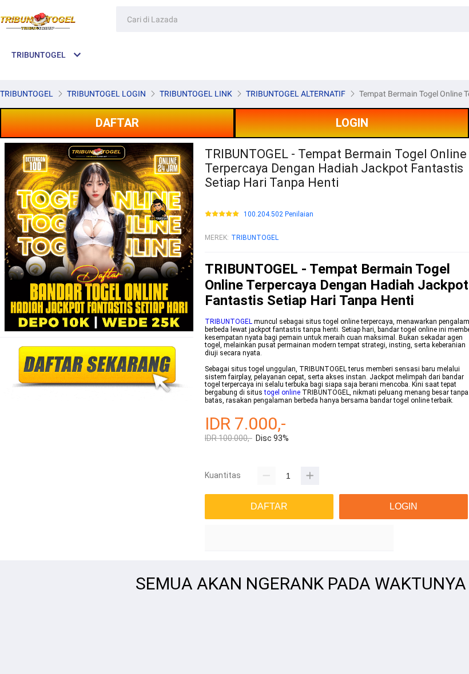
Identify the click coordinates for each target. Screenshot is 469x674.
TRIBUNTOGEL (255, 238)
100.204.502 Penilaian (278, 214)
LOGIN (352, 123)
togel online (282, 392)
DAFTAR (117, 123)
